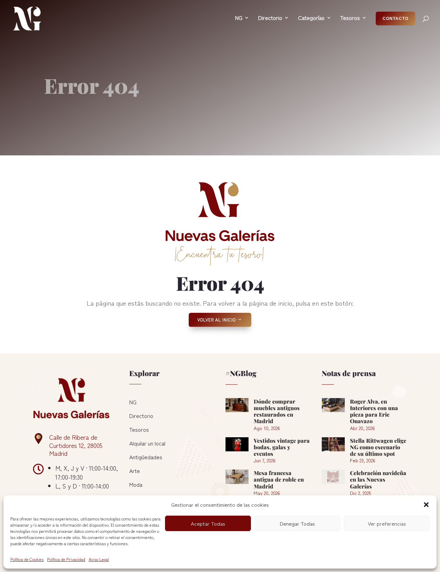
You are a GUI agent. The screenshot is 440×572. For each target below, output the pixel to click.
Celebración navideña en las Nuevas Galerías (378, 479)
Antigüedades (145, 457)
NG (132, 402)
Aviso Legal (99, 559)
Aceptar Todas (208, 523)
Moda (135, 484)
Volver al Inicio (216, 319)
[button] (426, 504)
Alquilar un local (147, 443)
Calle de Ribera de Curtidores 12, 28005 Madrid (75, 445)
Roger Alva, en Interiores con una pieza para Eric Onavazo (374, 411)
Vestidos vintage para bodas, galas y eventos (282, 447)
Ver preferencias (387, 523)
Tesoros (139, 429)
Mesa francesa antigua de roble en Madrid (279, 479)
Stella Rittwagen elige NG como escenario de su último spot (378, 447)
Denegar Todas (297, 523)
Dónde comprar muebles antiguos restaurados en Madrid (277, 411)
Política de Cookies (27, 559)
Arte (134, 470)
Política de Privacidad (66, 559)
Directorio (141, 415)
